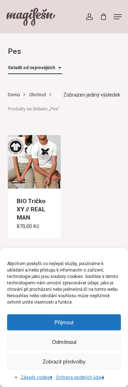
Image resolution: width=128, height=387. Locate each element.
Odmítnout (64, 342)
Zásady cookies (36, 377)
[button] (118, 16)
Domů (14, 94)
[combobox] (35, 68)
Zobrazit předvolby (64, 361)
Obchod (37, 94)
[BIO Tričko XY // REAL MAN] (34, 162)
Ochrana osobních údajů (80, 377)
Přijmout (64, 322)
